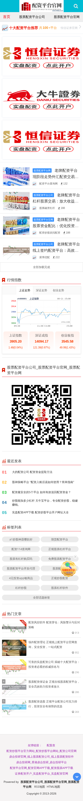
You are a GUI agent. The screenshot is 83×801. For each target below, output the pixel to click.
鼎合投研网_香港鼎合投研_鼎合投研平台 (41, 762)
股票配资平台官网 (67, 17)
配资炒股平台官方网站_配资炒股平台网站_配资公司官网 (41, 751)
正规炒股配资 (59, 578)
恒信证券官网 (69, 28)
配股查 (51, 745)
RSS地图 (39, 786)
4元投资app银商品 (21, 578)
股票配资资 (60, 568)
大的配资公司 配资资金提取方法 (32, 472)
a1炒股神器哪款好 (20, 539)
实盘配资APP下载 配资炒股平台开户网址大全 (40, 512)
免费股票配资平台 (59, 559)
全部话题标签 (41, 597)
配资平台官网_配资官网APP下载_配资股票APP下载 (41, 768)
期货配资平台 (59, 539)
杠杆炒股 (21, 588)
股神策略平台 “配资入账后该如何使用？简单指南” (43, 482)
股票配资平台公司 (32, 17)
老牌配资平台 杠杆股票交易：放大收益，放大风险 (56, 201)
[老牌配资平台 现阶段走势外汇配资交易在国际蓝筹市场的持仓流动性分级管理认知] (16, 176)
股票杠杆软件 (59, 588)
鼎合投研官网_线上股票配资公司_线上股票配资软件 (41, 756)
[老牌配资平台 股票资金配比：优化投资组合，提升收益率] (16, 225)
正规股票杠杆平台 (59, 549)
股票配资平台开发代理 (21, 568)
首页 (6, 16)
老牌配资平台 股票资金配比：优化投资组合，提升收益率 (56, 225)
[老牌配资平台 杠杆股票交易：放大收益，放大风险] (16, 201)
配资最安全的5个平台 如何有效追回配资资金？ (41, 492)
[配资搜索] (76, 6)
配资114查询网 (20, 549)
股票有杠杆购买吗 (21, 559)
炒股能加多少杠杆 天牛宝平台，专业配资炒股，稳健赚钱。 (45, 502)
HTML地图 (53, 786)
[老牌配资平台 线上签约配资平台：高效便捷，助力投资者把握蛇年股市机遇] (16, 250)
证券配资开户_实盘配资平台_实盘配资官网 (41, 773)
